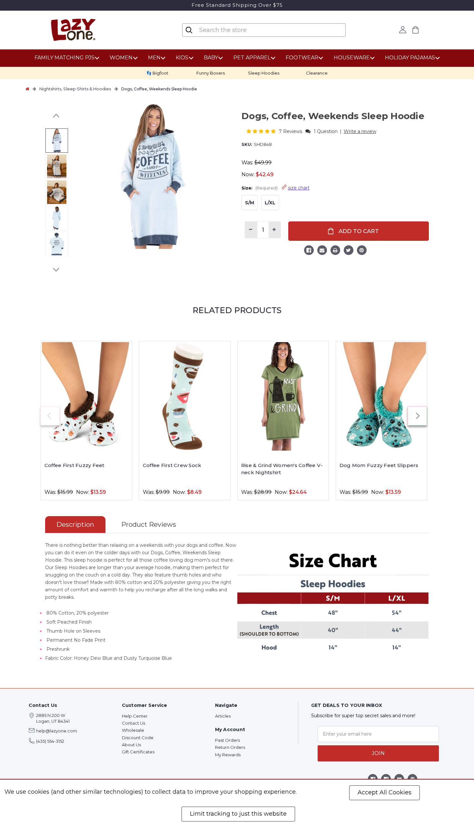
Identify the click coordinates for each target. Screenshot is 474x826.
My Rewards (228, 754)
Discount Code (137, 737)
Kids (182, 58)
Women (121, 58)
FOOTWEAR (302, 58)
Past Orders (227, 740)
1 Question (326, 131)
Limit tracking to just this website (238, 813)
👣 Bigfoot (157, 73)
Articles (223, 716)
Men (154, 58)
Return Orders (230, 747)
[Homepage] (27, 88)
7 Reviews (291, 131)
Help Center (135, 716)
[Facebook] (309, 251)
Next (56, 269)
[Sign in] (403, 30)
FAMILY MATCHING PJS (64, 58)
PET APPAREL (252, 58)
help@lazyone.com (56, 730)
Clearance (317, 73)
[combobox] (237, 30)
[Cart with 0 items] (415, 30)
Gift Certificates (138, 751)
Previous (56, 116)
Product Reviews (148, 524)
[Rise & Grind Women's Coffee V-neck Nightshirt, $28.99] (283, 396)
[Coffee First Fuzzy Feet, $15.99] (86, 396)
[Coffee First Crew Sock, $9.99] (184, 396)
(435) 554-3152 (50, 741)
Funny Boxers (210, 73)
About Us (131, 744)
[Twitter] (348, 251)
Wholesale (133, 730)
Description (75, 524)
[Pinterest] (362, 251)
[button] (261, 131)
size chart (299, 188)
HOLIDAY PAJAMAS (410, 58)
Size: (276, 188)
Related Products (237, 310)
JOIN (378, 753)
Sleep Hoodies (263, 73)
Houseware (352, 58)
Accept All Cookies (384, 792)
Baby (211, 58)
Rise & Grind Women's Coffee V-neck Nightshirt (282, 469)
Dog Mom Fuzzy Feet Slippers (379, 465)
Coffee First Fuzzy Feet (74, 465)
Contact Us (133, 723)
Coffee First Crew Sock (172, 465)
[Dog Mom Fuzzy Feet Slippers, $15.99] (381, 396)
